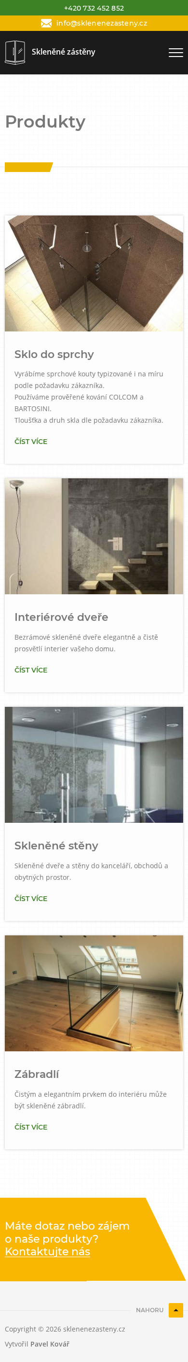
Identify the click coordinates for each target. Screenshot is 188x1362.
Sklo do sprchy (54, 354)
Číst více (30, 441)
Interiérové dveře (61, 617)
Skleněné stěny (56, 845)
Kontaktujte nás (47, 1252)
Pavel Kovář (49, 1343)
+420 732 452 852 (94, 8)
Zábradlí (36, 1074)
